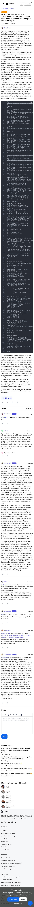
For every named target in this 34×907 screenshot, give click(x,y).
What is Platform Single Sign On (10, 763)
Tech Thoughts (5, 754)
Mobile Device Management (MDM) (11, 863)
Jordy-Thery (9, 801)
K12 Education (7, 398)
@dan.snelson (5, 657)
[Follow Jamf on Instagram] (12, 822)
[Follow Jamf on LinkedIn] (5, 822)
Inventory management (7, 869)
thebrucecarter (10, 806)
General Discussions (8, 8)
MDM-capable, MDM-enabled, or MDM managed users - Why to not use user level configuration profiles (15, 750)
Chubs (8, 791)
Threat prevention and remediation (11, 882)
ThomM (8, 796)
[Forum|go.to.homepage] (10, 4)
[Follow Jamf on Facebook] (15, 822)
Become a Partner (6, 844)
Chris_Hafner (7, 28)
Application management (8, 866)
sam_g (6, 430)
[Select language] (21, 3)
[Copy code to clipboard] (31, 102)
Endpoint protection (6, 879)
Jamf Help (4, 830)
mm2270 (6, 581)
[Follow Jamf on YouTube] (9, 822)
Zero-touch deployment (8, 860)
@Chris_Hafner (5, 585)
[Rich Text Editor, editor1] (17, 725)
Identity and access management (10, 877)
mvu (7, 786)
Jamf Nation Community (8, 836)
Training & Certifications (8, 833)
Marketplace (4, 841)
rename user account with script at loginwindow (15, 768)
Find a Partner (5, 847)
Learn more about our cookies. (19, 895)
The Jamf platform (6, 858)
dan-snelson (7, 630)
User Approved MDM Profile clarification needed (15, 773)
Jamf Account (5, 849)
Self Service (4, 874)
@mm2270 (4, 417)
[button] (3, 4)
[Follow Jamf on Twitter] (2, 822)
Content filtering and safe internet (10, 885)
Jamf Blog (4, 838)
